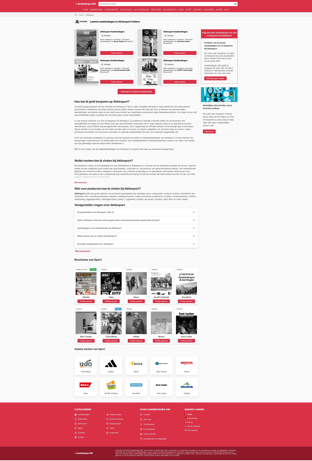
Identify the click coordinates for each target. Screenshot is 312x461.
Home (85, 10)
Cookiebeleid (148, 424)
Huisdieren (209, 10)
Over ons (147, 419)
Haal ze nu (209, 131)
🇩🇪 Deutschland (191, 418)
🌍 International (191, 430)
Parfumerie (156, 10)
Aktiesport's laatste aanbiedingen (136, 91)
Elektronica (126, 10)
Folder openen (116, 53)
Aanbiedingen (96, 10)
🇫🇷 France (189, 422)
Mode (181, 10)
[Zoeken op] (236, 4)
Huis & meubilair (141, 10)
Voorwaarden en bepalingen (155, 439)
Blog (226, 10)
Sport (188, 10)
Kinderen (197, 10)
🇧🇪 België (188, 414)
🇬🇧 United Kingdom (192, 426)
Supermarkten (111, 10)
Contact (146, 414)
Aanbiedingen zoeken (215, 78)
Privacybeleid (149, 429)
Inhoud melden (149, 434)
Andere (219, 10)
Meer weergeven (80, 182)
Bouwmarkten (170, 10)
